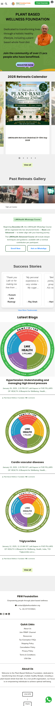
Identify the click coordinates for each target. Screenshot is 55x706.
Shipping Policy (27, 643)
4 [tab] (31, 158)
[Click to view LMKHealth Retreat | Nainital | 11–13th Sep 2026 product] (27, 103)
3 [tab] (27, 158)
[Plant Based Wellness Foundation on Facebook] (1, 614)
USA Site (27, 658)
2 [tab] (29, 67)
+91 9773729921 (27, 609)
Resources (27, 636)
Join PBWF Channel (27, 632)
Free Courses (42, 3)
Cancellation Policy (27, 647)
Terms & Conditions (27, 655)
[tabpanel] (27, 39)
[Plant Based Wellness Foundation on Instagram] (3, 614)
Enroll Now (15, 248)
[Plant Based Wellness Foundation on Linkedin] (9, 614)
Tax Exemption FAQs (27, 640)
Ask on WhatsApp (38, 248)
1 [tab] (25, 67)
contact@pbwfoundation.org (27, 605)
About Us (27, 629)
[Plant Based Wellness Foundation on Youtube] (6, 614)
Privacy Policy (27, 651)
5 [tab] (35, 158)
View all (27, 165)
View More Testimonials (27, 310)
